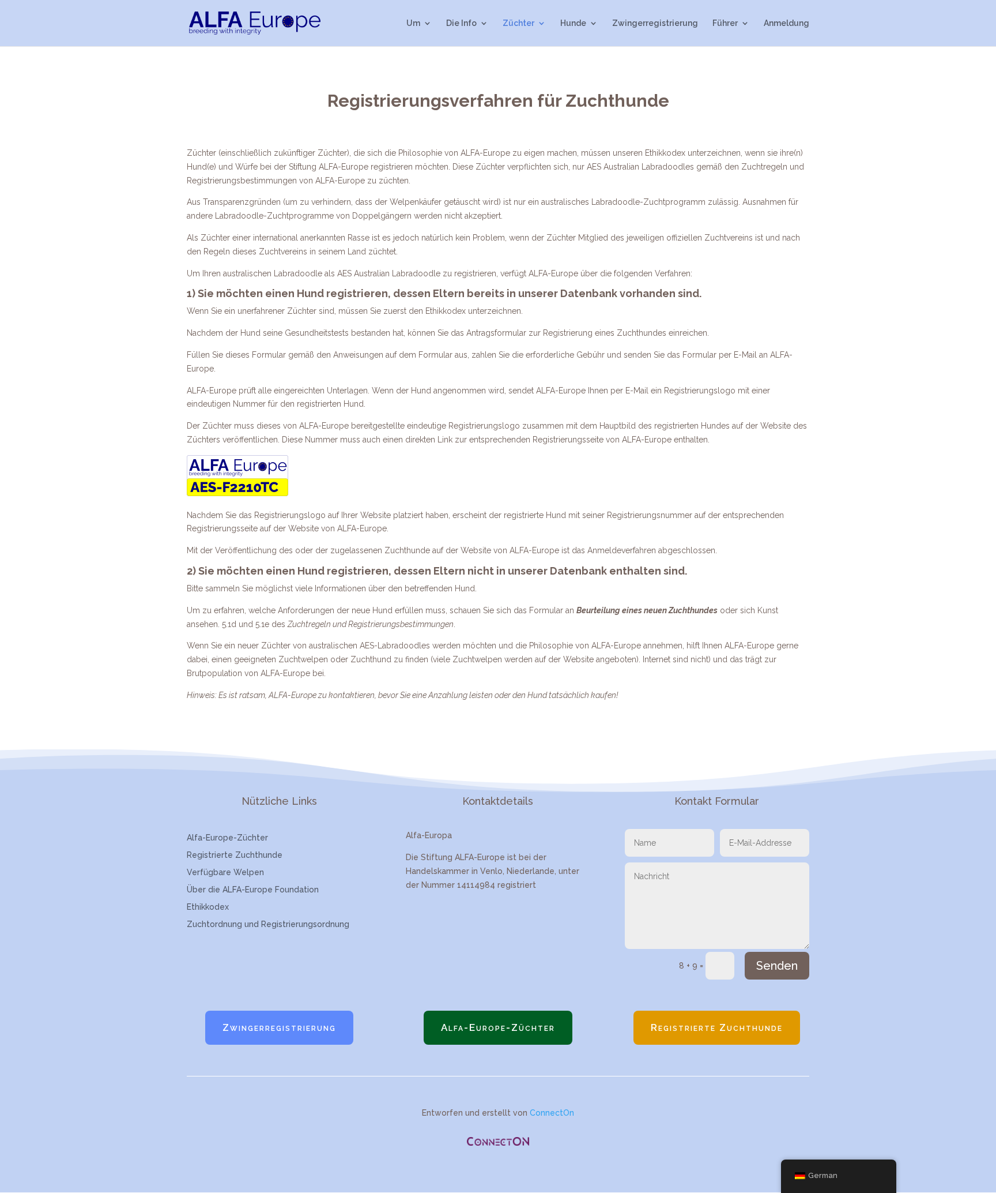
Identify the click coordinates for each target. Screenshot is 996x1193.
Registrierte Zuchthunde (234, 855)
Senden (777, 966)
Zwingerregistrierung (655, 23)
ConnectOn (552, 1112)
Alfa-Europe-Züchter (227, 838)
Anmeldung (786, 23)
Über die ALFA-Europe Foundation (253, 890)
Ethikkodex (208, 907)
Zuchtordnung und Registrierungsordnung (268, 924)
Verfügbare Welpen (225, 872)
